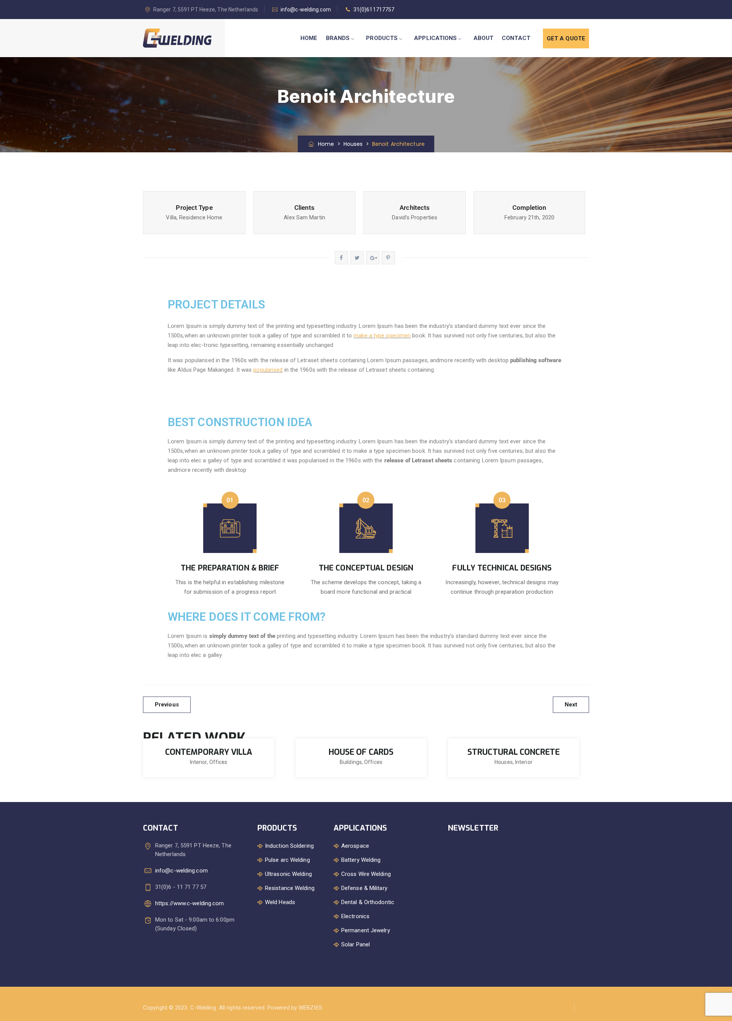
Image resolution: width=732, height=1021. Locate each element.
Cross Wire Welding (366, 874)
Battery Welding (361, 859)
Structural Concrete (513, 752)
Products (382, 38)
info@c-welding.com (306, 9)
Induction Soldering (289, 845)
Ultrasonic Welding (288, 874)
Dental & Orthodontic (367, 902)
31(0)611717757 (373, 9)
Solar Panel (355, 944)
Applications (435, 38)
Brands (338, 38)
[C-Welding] (177, 38)
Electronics (355, 916)
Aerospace (355, 845)
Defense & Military (364, 888)
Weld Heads (280, 902)
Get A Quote (566, 38)
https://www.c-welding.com (189, 903)
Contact (516, 38)
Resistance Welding (290, 888)
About (484, 38)
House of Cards (361, 752)
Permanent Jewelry (365, 930)
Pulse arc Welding (287, 859)
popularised (268, 369)
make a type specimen (382, 335)
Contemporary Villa (208, 752)
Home (308, 38)
